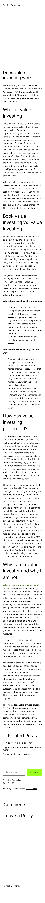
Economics (16, 780)
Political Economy (11, 5)
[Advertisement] (22, 42)
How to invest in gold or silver (17, 743)
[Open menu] (40, 5)
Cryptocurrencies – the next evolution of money (22, 748)
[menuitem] (22, 743)
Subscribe (34, 772)
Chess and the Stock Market (16, 754)
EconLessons (31, 789)
